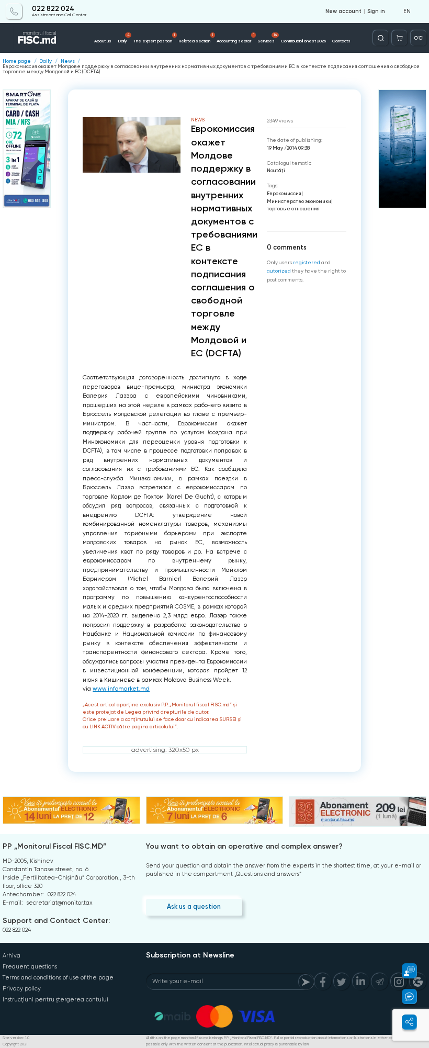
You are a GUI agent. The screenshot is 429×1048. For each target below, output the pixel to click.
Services (267, 38)
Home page (17, 61)
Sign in (376, 11)
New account (343, 11)
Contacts (341, 40)
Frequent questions (30, 966)
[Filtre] (418, 38)
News (68, 61)
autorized (279, 271)
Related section (195, 38)
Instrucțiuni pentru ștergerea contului (55, 999)
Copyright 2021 (15, 1044)
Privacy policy (22, 988)
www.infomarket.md (121, 688)
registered (306, 262)
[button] (404, 971)
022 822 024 (53, 9)
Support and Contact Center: (56, 920)
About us (102, 40)
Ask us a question (194, 906)
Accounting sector (235, 38)
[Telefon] (13, 11)
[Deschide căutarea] (380, 38)
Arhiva (11, 955)
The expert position (154, 38)
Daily (123, 38)
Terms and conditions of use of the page (58, 977)
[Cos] (399, 38)
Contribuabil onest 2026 (303, 40)
